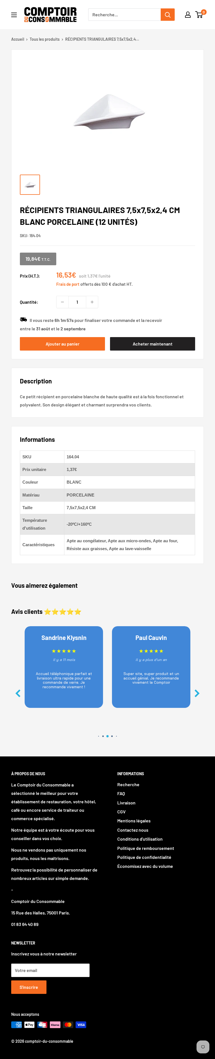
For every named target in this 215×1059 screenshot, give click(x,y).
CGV (121, 811)
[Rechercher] (168, 14)
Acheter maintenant (152, 343)
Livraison (126, 802)
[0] (199, 14)
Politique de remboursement (145, 848)
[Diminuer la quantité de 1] (62, 302)
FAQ (121, 793)
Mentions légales (134, 820)
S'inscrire (29, 987)
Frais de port (68, 284)
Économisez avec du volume (145, 866)
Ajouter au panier (63, 343)
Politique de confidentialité (144, 857)
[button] (197, 693)
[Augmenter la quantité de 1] (92, 302)
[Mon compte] (188, 15)
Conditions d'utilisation (140, 838)
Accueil (17, 39)
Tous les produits (45, 39)
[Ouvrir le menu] (14, 15)
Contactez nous (132, 829)
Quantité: (29, 302)
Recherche (128, 784)
